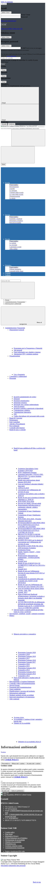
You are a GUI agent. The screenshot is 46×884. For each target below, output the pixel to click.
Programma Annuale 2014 (27, 674)
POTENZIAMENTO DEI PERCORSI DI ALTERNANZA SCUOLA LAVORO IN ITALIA (31, 530)
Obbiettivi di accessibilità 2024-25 (29, 742)
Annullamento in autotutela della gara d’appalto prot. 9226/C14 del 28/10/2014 (30, 581)
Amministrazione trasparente (14, 848)
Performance (13, 420)
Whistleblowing (10, 844)
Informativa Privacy (12, 836)
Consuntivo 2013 (24, 676)
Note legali (9, 834)
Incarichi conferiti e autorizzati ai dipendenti (28, 408)
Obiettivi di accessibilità (13, 842)
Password (24, 17)
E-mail (23, 48)
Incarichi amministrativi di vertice (25, 397)
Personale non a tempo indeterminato (26, 404)
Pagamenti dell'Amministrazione (20, 687)
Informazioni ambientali (17, 693)
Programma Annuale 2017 (27, 662)
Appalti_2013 (22, 592)
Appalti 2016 (22, 561)
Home (7, 300)
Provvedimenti (14, 426)
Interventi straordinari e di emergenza (21, 697)
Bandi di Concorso (15, 418)
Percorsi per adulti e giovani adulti (29, 503)
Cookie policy (10, 832)
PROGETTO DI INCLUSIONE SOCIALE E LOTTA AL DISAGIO (30, 535)
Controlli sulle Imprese (17, 428)
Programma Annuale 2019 (27, 656)
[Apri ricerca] (28, 137)
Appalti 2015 (22, 569)
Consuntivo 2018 (24, 654)
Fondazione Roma (24, 550)
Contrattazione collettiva (22, 410)
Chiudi (4, 70)
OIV (15, 414)
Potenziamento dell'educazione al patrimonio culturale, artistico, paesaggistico (29, 507)
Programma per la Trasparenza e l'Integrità (28, 348)
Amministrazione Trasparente (15, 302)
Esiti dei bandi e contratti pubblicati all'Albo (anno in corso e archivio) (28, 611)
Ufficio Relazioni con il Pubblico (16, 838)
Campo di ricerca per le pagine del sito (14, 279)
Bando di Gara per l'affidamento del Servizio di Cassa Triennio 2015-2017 (31, 585)
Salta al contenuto (7, 2)
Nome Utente (25, 15)
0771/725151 (12, 809)
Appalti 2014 (22, 577)
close (3, 164)
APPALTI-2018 (23, 538)
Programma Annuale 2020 (27, 652)
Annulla (4, 124)
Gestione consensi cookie (13, 846)
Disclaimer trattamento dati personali (13, 865)
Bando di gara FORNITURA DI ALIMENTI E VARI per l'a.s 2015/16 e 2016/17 (31, 565)
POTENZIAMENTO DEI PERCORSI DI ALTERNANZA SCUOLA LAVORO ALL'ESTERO (31, 525)
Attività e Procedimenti (17, 424)
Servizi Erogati (14, 685)
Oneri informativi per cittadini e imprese (27, 352)
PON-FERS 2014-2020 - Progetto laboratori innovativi (29, 520)
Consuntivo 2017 (24, 658)
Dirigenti (17, 399)
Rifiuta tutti (18, 763)
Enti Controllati (14, 422)
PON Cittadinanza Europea (27, 472)
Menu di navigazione (30, 323)
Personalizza (6, 763)
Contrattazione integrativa (22, 412)
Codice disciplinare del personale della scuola (29, 416)
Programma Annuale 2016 (27, 668)
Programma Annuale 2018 (27, 660)
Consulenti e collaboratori (18, 376)
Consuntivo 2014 (24, 670)
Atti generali (18, 350)
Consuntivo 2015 (24, 666)
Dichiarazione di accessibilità (15, 840)
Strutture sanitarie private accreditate (21, 695)
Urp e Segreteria (19, 374)
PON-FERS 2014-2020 (26, 501)
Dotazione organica (20, 403)
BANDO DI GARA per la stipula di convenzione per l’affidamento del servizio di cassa (30, 542)
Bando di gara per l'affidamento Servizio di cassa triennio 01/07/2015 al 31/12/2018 (31, 573)
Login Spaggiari (11, 56)
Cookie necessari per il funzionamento (14, 783)
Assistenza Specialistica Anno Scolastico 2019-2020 (28, 469)
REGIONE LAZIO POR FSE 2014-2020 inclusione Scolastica (30, 547)
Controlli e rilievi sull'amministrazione (22, 683)
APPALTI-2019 (23, 488)
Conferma (11, 124)
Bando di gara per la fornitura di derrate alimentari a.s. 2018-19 (31, 498)
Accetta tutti (33, 763)
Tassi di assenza (19, 406)
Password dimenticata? (8, 21)
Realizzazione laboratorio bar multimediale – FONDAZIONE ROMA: (29, 557)
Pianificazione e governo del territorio (22, 691)
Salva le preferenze (17, 791)
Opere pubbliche (15, 689)
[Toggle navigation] (18, 154)
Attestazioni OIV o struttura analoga (26, 354)
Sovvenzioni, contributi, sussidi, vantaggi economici (27, 614)
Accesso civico (19, 717)
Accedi (4, 4)
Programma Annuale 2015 (27, 672)
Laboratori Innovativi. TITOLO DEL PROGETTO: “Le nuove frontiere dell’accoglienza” (30, 476)
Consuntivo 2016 (24, 664)
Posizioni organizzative (21, 401)
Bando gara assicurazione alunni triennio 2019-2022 (29, 481)
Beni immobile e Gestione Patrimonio (22, 681)
